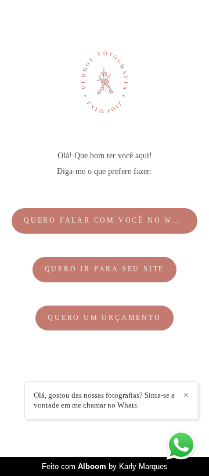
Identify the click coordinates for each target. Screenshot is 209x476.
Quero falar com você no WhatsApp (110, 220)
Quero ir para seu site (105, 269)
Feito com (105, 466)
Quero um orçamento (104, 318)
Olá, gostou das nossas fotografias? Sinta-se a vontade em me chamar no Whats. (104, 400)
